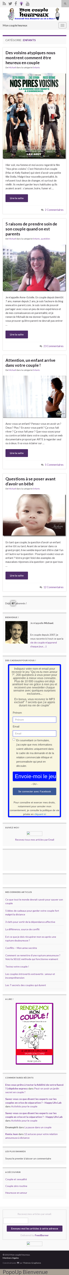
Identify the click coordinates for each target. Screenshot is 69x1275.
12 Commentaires (54, 587)
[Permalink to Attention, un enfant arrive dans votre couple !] (34, 396)
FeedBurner (42, 1235)
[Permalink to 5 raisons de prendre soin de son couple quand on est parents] (34, 267)
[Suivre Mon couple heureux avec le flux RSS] (4, 2)
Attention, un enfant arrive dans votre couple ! (30, 363)
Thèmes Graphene (32, 1263)
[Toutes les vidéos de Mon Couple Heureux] (28, 2)
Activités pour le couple (24, 1106)
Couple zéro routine (16, 1185)
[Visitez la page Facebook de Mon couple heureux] (16, 2)
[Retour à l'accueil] (34, 14)
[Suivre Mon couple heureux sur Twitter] (10, 2)
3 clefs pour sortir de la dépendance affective (30, 921)
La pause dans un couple (38, 1127)
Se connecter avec (34, 791)
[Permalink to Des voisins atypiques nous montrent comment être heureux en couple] (34, 115)
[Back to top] (61, 1267)
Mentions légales (11, 1258)
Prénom (17, 712)
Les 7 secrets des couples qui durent (25, 985)
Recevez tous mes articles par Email (34, 839)
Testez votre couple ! (17, 966)
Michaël (12, 67)
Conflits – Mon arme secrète (21, 947)
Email (16, 726)
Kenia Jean (11, 1133)
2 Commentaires (54, 209)
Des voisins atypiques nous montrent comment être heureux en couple (30, 57)
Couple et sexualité (16, 1179)
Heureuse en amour (16, 1192)
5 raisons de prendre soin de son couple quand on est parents (31, 228)
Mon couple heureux (15, 25)
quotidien (45, 238)
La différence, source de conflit (22, 929)
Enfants (36, 67)
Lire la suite (17, 198)
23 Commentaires (54, 346)
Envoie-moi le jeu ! (35, 776)
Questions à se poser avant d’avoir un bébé (30, 481)
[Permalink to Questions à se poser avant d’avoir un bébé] (34, 515)
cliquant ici (40, 814)
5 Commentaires (54, 464)
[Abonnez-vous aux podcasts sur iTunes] (21, 2)
